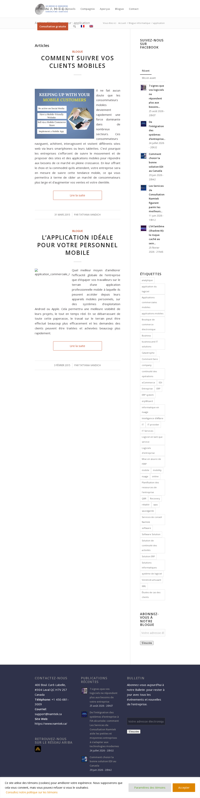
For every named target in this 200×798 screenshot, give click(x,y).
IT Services (147, 430)
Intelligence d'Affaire (152, 418)
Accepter (183, 787)
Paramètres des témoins (149, 787)
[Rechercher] (74, 26)
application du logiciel (149, 289)
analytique (147, 280)
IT (143, 424)
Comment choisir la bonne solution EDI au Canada (156, 162)
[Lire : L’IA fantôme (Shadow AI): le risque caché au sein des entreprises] (143, 228)
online (155, 476)
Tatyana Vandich (90, 214)
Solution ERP (148, 556)
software (146, 528)
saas (155, 504)
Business (146, 335)
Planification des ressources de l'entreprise (150, 487)
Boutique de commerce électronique (148, 324)
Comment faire (150, 359)
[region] (100, 787)
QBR (144, 498)
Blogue (77, 51)
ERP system (148, 394)
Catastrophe (148, 352)
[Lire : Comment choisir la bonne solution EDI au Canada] (143, 155)
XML (144, 586)
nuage (145, 476)
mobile (145, 470)
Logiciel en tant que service (152, 439)
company (147, 365)
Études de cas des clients (151, 595)
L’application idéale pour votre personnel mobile (77, 245)
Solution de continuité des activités (149, 545)
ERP (158, 388)
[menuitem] (43, 9)
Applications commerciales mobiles (149, 302)
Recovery (155, 498)
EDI (160, 382)
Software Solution (151, 534)
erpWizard (147, 401)
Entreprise (147, 388)
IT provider (153, 424)
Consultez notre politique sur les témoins (32, 792)
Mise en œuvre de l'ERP (151, 461)
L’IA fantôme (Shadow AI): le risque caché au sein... (156, 235)
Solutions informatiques (149, 565)
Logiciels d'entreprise (148, 450)
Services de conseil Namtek (152, 519)
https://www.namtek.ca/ (51, 723)
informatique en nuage (150, 410)
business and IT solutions (150, 344)
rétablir (146, 504)
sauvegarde (148, 510)
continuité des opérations (149, 374)
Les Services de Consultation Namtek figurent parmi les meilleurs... (156, 198)
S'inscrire (147, 643)
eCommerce (148, 382)
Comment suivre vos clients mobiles (77, 62)
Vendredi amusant (151, 579)
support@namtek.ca (48, 714)
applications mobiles (152, 313)
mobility (157, 470)
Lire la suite (77, 195)
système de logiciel (152, 573)
